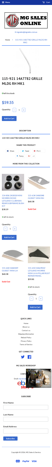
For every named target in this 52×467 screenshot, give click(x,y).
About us (26, 327)
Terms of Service (26, 344)
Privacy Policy (26, 341)
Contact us (26, 330)
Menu (7, 2)
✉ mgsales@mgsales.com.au (26, 32)
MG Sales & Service (33, 452)
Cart (48, 2)
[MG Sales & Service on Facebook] (29, 357)
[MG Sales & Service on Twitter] (23, 357)
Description (25, 130)
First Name (8, 402)
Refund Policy (26, 338)
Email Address (10, 426)
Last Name (8, 414)
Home (7, 40)
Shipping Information (26, 334)
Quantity (6, 109)
